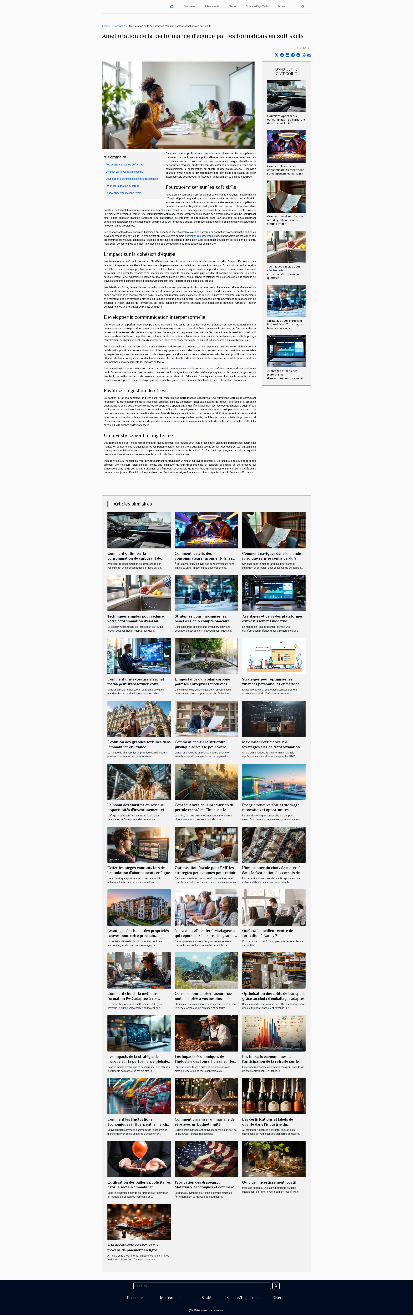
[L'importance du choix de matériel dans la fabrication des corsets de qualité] (274, 844)
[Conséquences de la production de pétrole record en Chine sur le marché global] (206, 781)
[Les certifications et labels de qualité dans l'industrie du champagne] (274, 1096)
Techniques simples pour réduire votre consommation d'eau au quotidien (135, 621)
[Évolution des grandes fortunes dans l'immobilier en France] (139, 718)
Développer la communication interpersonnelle (132, 178)
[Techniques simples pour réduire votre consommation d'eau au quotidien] (286, 246)
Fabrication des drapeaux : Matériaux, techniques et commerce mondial (205, 1187)
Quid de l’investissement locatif (269, 1182)
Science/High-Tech (257, 6)
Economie (189, 6)
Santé (232, 6)
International (212, 6)
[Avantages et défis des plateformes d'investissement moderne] (286, 350)
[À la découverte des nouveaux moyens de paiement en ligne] (139, 1221)
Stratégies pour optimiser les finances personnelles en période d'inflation (270, 684)
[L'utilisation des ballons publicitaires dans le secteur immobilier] (139, 1158)
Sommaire (117, 157)
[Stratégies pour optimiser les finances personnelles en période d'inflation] (274, 655)
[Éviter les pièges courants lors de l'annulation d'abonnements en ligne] (139, 844)
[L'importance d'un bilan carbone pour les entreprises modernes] (206, 655)
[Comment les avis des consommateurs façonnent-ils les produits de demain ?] (286, 146)
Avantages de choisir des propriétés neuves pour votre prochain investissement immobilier (138, 935)
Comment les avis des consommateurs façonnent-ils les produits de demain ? (286, 169)
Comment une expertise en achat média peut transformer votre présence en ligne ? (135, 684)
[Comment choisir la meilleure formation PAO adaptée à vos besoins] (139, 970)
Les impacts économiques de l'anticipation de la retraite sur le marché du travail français (270, 1061)
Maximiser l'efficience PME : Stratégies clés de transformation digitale (271, 747)
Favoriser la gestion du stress (122, 185)
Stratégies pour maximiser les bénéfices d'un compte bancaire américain (284, 324)
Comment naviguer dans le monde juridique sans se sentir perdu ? (285, 220)
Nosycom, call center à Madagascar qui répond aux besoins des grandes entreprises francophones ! (205, 935)
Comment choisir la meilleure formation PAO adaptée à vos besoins (132, 998)
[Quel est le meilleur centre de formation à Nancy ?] (274, 907)
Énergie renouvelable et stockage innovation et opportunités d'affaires (270, 810)
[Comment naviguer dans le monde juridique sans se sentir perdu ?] (286, 196)
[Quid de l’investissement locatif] (274, 1158)
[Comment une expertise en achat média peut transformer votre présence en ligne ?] (139, 655)
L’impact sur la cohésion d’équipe (124, 171)
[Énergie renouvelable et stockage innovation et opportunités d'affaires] (274, 781)
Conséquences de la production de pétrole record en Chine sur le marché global (204, 810)
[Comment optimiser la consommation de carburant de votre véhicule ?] (286, 96)
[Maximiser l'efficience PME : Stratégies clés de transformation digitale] (274, 718)
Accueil (106, 26)
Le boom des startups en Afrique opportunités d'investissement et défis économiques (135, 810)
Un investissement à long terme (123, 193)
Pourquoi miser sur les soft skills (124, 164)
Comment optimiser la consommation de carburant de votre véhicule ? (286, 119)
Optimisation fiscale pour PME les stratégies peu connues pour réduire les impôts (206, 873)
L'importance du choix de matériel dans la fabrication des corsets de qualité (271, 873)
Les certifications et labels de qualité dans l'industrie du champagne (267, 1124)
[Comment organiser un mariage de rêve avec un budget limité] (206, 1096)
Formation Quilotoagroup (199, 235)
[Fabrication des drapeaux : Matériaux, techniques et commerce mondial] (206, 1158)
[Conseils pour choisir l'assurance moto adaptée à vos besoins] (206, 970)
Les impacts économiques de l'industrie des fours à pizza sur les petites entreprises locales (205, 1061)
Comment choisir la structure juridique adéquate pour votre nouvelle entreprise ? (200, 747)
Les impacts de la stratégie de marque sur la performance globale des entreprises (137, 1061)
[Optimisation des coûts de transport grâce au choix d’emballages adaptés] (274, 970)
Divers (281, 6)
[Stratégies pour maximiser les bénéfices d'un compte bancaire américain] (286, 300)
